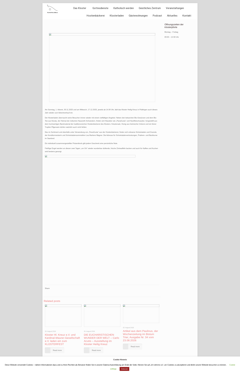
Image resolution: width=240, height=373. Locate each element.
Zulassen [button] (124, 369)
